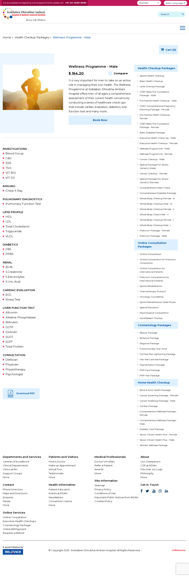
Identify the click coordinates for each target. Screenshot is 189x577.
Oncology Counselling (151, 296)
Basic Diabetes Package (152, 132)
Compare (121, 73)
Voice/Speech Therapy (151, 318)
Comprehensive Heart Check (155, 187)
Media (6, 501)
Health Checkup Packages (32, 37)
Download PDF (25, 393)
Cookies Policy (103, 501)
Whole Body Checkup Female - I (157, 219)
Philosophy (147, 473)
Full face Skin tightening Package (157, 354)
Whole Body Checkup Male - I (155, 225)
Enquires (8, 497)
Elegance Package (149, 343)
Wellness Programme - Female (156, 154)
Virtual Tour (55, 469)
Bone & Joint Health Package (155, 390)
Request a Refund (13, 532)
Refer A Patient (103, 465)
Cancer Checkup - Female (153, 173)
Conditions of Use (105, 493)
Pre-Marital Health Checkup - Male (158, 100)
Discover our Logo (151, 469)
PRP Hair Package (149, 375)
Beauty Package (148, 332)
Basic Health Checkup (151, 81)
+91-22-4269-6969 (75, 2)
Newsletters (56, 497)
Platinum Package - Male (153, 235)
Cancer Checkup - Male (152, 159)
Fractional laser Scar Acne (153, 348)
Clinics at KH (10, 469)
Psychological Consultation (154, 312)
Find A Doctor (57, 461)
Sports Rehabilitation (151, 286)
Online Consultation (150, 254)
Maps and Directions (15, 493)
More (6, 477)
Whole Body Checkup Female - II (157, 209)
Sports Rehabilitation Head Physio (158, 302)
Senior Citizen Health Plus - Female (158, 434)
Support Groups (12, 473)
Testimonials (56, 473)
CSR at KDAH (148, 465)
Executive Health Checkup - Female (158, 143)
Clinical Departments (15, 465)
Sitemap (99, 485)
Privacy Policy (102, 489)
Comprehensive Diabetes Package (158, 193)
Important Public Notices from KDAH (116, 497)
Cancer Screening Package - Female (159, 395)
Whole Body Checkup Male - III (156, 203)
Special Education (149, 307)
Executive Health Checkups (19, 521)
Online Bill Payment (14, 529)
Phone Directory (13, 489)
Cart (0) (170, 49)
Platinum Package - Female (155, 230)
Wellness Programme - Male (155, 148)
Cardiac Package (149, 406)
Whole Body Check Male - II (154, 214)
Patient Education (59, 489)
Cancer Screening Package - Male (157, 400)
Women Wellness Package (153, 445)
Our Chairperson (150, 461)
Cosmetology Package (17, 525)
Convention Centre (60, 501)
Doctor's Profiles (104, 461)
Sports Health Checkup (152, 75)
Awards (98, 469)
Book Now (100, 120)
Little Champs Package (152, 86)
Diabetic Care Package (152, 429)
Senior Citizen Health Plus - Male (157, 439)
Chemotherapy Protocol (153, 291)
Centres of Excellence (16, 461)
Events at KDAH (58, 493)
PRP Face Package (150, 370)
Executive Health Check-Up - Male (158, 138)
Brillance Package (149, 338)
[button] (149, 3)
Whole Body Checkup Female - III (157, 198)
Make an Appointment (62, 465)
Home (7, 37)
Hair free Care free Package (154, 359)
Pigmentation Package (152, 364)
